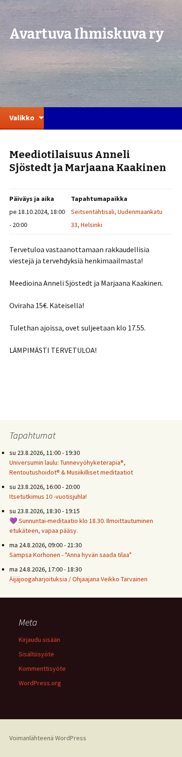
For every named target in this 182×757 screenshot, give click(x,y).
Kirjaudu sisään (39, 639)
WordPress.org (40, 683)
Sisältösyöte (36, 654)
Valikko (22, 117)
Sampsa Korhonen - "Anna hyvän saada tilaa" (70, 555)
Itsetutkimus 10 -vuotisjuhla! (48, 496)
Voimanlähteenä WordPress (47, 738)
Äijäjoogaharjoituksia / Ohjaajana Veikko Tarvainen (78, 579)
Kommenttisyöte (42, 668)
